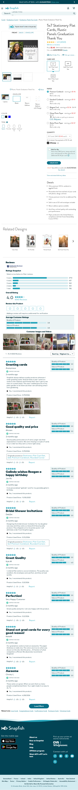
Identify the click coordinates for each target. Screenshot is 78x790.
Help (31, 747)
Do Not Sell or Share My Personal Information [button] (39, 784)
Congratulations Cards (26, 711)
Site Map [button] (5, 781)
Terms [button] (12, 781)
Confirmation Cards (41, 711)
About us (33, 737)
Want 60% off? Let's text (38, 755)
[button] (2, 8)
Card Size (51, 59)
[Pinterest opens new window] (67, 755)
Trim (3, 122)
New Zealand (70, 779)
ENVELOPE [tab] (29, 32)
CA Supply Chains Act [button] (50, 781)
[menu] (41, 89)
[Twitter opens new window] (56, 761)
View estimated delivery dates (56, 175)
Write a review (53, 45)
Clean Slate (15, 250)
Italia (29, 779)
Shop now (56, 2)
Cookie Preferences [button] (34, 781)
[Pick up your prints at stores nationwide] (56, 742)
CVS (51, 119)
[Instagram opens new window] (62, 755)
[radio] (2, 116)
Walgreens (57, 119)
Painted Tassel (47, 250)
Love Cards (14, 711)
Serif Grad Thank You (63, 250)
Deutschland (7, 779)
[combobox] (39, 13)
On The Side (31, 250)
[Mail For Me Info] (68, 155)
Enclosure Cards (53, 711)
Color (4, 113)
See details (61, 170)
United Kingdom (38, 779)
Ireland (23, 779)
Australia (61, 779)
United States (51, 779)
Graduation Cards (12, 20)
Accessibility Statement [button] (67, 781)
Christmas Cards (65, 711)
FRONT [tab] (14, 32)
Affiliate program (36, 751)
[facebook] (56, 755)
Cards (3, 20)
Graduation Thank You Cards (28, 20)
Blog (31, 744)
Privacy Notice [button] (21, 781)
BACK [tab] (21, 32)
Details (65, 50)
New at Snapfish (36, 740)
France (16, 779)
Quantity (51, 132)
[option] (6, 78)
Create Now (54, 163)
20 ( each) (63, 136)
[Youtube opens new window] (73, 755)
